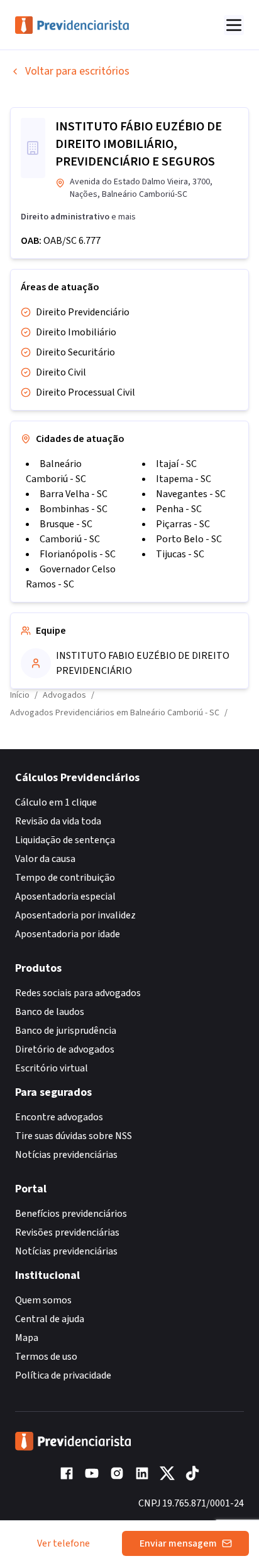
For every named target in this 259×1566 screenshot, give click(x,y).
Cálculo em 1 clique (56, 802)
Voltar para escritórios (77, 71)
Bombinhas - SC (73, 509)
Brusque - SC (66, 524)
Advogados (64, 695)
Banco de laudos (49, 1011)
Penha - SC (179, 509)
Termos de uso (46, 1356)
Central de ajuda (49, 1319)
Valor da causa (45, 858)
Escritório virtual (51, 1068)
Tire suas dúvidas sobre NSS (73, 1136)
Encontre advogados (59, 1117)
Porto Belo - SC (189, 539)
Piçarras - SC (183, 524)
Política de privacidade (63, 1375)
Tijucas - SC (180, 554)
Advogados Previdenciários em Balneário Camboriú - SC (114, 713)
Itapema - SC (183, 479)
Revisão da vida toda (58, 821)
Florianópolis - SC (78, 554)
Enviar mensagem (178, 1543)
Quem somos (43, 1300)
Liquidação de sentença (65, 840)
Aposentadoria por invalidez (75, 915)
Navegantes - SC (191, 494)
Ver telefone (63, 1543)
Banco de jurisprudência (65, 1030)
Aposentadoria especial (65, 896)
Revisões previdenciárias (67, 1232)
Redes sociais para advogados (78, 993)
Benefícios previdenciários (71, 1213)
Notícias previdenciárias (66, 1154)
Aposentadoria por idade (67, 934)
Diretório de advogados (64, 1049)
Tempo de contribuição (65, 877)
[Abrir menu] (234, 25)
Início (20, 695)
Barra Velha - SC (73, 494)
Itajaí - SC (176, 464)
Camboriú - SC (70, 539)
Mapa (26, 1337)
